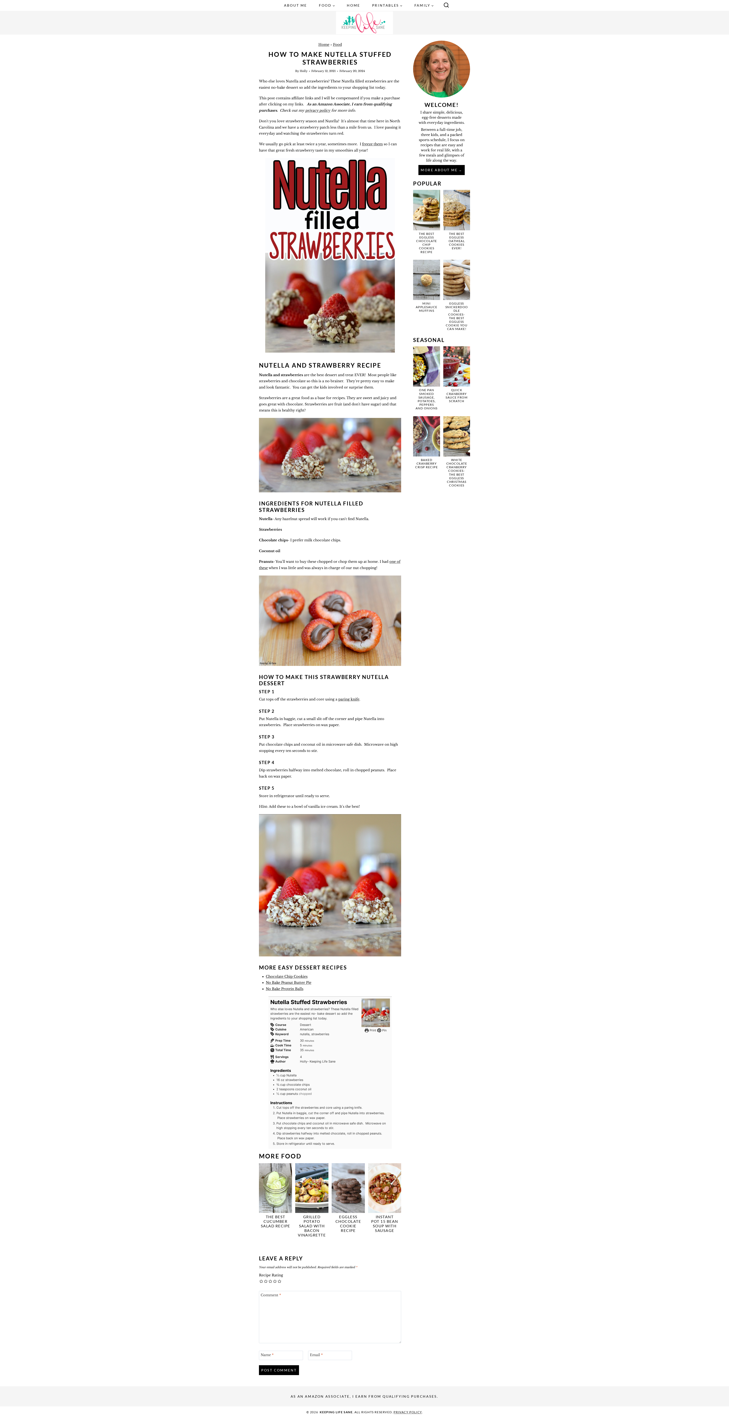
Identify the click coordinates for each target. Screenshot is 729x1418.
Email (316, 1355)
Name (267, 1355)
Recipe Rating (271, 1275)
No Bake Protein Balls (284, 989)
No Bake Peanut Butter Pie (288, 983)
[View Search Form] (446, 5)
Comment (271, 1295)
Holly (304, 71)
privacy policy (317, 110)
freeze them (372, 144)
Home (353, 5)
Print (372, 1030)
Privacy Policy (408, 1412)
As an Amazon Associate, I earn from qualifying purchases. (364, 1396)
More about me (439, 170)
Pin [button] (384, 1030)
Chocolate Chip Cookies (287, 976)
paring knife (348, 699)
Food (337, 45)
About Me (295, 5)
